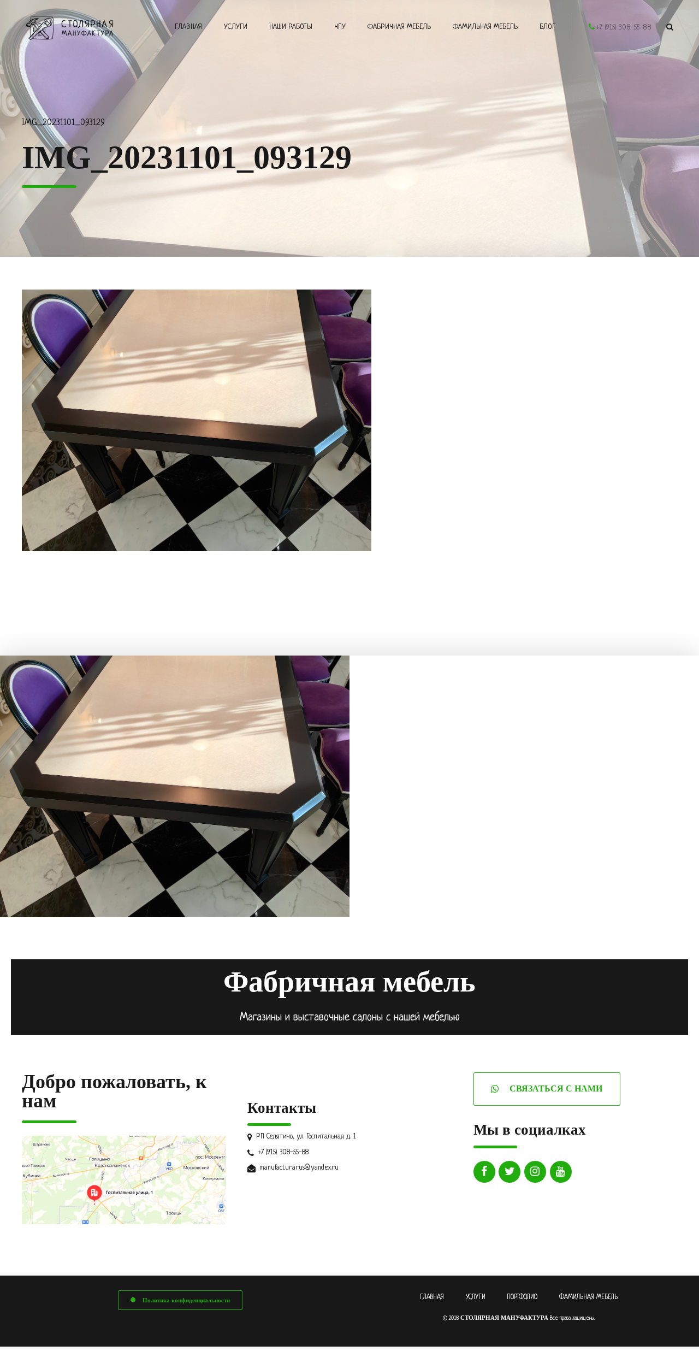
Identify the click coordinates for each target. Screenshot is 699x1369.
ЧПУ (340, 27)
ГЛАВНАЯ (432, 1297)
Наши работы (290, 27)
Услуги (235, 27)
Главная (188, 27)
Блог (547, 27)
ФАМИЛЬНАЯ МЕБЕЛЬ (588, 1297)
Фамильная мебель (485, 27)
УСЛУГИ (475, 1297)
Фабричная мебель (399, 27)
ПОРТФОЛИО (522, 1297)
